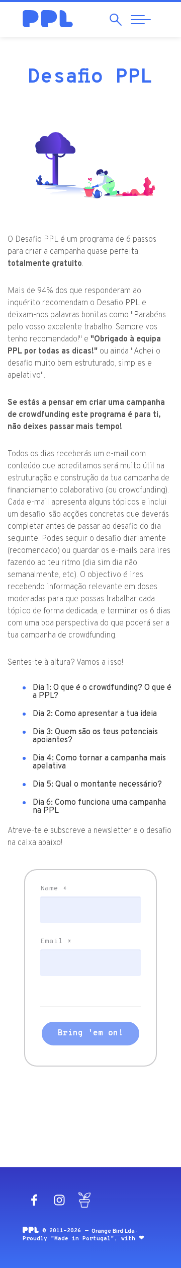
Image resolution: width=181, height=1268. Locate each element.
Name (53, 888)
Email (56, 941)
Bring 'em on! (90, 1033)
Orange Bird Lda (113, 1231)
